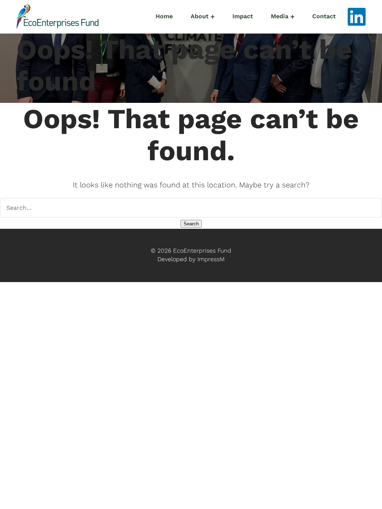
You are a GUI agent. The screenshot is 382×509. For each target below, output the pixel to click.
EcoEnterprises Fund (202, 250)
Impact (242, 16)
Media (279, 16)
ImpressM (211, 259)
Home (164, 16)
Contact (324, 16)
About (200, 16)
